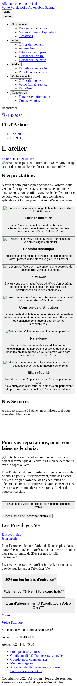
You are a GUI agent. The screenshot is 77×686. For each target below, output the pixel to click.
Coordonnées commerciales (28, 659)
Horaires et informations (35, 96)
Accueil (15, 134)
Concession (19, 92)
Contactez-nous (29, 100)
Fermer (7, 16)
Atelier (16, 64)
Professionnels (21, 76)
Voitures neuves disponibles (37, 32)
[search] (3, 113)
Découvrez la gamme (33, 28)
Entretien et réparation (34, 68)
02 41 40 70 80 (12, 115)
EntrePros (25, 88)
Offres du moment (31, 44)
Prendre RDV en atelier (18, 159)
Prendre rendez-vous (33, 72)
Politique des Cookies (25, 652)
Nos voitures (20, 24)
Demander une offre (32, 60)
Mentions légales (21, 663)
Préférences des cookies (26, 671)
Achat (15, 40)
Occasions (26, 36)
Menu (6, 11)
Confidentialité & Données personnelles (37, 655)
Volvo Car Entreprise (33, 84)
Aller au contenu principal (19, 3)
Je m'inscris (9, 538)
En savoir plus (11, 534)
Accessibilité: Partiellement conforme (35, 667)
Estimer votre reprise (33, 52)
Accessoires (27, 48)
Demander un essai (31, 56)
